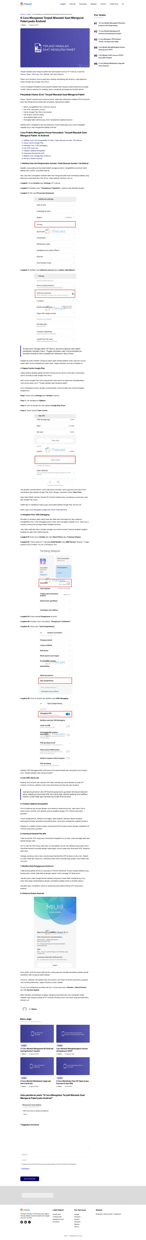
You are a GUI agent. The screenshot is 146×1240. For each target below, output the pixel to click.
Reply (25, 1114)
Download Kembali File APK (34, 153)
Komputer (83, 4)
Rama (24, 25)
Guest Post (114, 4)
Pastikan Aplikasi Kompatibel (34, 151)
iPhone (103, 4)
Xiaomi (22, 74)
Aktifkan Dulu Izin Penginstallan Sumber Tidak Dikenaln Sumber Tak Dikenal (53, 140)
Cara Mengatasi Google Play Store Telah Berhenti (48, 510)
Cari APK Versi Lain (31, 148)
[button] (123, 3)
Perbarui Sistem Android (33, 158)
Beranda (22, 14)
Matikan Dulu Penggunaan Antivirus (37, 156)
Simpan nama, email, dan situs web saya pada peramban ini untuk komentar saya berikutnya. (49, 1164)
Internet (72, 4)
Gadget (62, 4)
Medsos (94, 4)
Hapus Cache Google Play (33, 143)
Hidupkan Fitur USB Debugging (35, 145)
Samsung (35, 74)
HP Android (71, 72)
